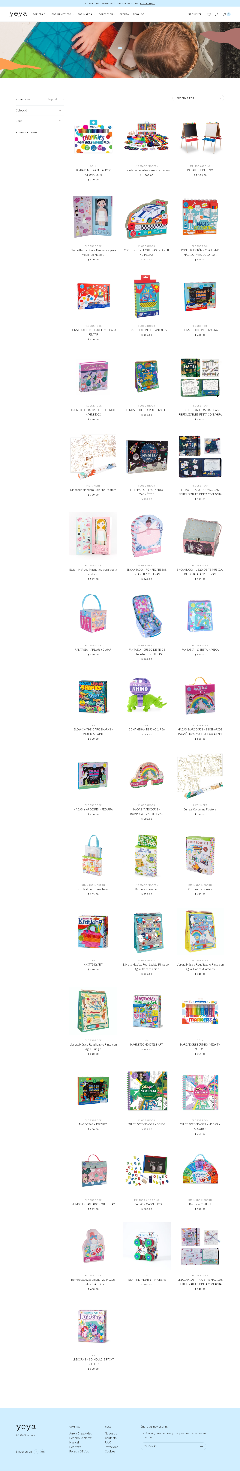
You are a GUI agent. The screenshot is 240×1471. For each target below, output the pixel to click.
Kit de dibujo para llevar (93, 889)
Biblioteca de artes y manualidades (147, 170)
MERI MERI (93, 485)
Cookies (110, 1451)
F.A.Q (108, 1442)
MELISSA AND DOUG (146, 1200)
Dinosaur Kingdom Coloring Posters (93, 490)
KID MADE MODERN (147, 166)
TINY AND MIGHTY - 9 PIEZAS (147, 1279)
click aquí (147, 3)
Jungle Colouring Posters (200, 809)
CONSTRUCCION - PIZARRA (200, 330)
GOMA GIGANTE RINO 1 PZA (147, 729)
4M (93, 725)
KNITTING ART (93, 964)
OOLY (93, 166)
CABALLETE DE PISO (200, 170)
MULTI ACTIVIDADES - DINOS (146, 1124)
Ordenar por (185, 98)
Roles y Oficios (79, 1451)
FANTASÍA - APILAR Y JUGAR (93, 649)
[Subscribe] (201, 1446)
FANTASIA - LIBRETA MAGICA (200, 649)
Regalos (139, 14)
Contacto (111, 1438)
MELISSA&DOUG (200, 166)
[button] (74, 117)
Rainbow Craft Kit (200, 1204)
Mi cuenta (195, 14)
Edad (19, 121)
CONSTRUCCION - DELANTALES (147, 330)
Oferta (124, 14)
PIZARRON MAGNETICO (147, 1204)
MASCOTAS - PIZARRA (93, 1124)
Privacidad (111, 1447)
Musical (74, 1442)
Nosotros (111, 1433)
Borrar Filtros (27, 132)
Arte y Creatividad (80, 1433)
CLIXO (147, 1275)
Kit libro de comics (200, 889)
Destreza (75, 1447)
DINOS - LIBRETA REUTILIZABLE (146, 410)
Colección (22, 110)
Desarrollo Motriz (80, 1438)
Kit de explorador (146, 889)
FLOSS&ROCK (93, 246)
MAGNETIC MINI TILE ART (146, 1044)
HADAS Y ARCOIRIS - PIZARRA (93, 809)
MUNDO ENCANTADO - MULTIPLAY (93, 1204)
